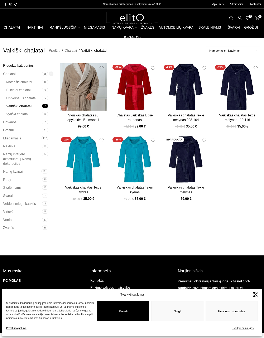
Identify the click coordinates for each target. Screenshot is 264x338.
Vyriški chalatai (17, 114)
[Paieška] (231, 18)
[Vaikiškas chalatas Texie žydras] (83, 159)
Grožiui (8, 130)
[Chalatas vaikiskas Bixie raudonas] (134, 87)
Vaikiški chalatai (19, 106)
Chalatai (70, 50)
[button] (256, 294)
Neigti (177, 311)
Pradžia (54, 50)
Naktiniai (9, 146)
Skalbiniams (12, 187)
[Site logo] (132, 17)
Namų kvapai (13, 171)
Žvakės (8, 228)
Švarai (8, 196)
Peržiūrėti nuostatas (231, 311)
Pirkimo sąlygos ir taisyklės (110, 287)
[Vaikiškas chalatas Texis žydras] (134, 159)
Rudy (7, 179)
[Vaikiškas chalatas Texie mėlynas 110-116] (237, 87)
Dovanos (9, 122)
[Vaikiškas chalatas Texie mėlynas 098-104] (186, 87)
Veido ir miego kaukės (19, 203)
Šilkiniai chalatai (18, 90)
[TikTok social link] (15, 4)
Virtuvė (8, 211)
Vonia (7, 220)
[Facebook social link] (5, 4)
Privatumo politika (16, 328)
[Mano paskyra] (239, 18)
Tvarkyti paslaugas (243, 328)
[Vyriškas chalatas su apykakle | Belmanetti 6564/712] (83, 87)
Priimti (123, 311)
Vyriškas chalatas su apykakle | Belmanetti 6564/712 (83, 120)
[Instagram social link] (10, 4)
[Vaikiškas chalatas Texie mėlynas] (186, 159)
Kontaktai (97, 280)
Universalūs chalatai (21, 98)
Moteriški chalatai (19, 82)
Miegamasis (12, 138)
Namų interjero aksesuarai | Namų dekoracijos (17, 158)
